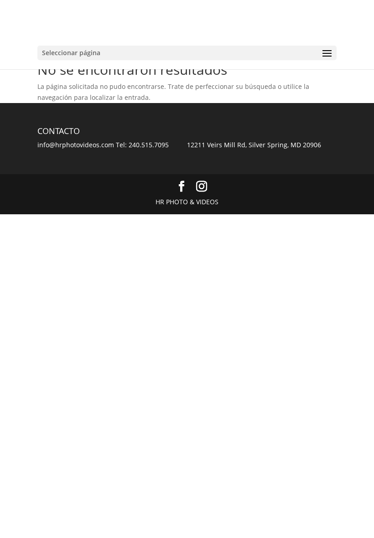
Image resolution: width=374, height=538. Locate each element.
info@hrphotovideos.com (75, 144)
